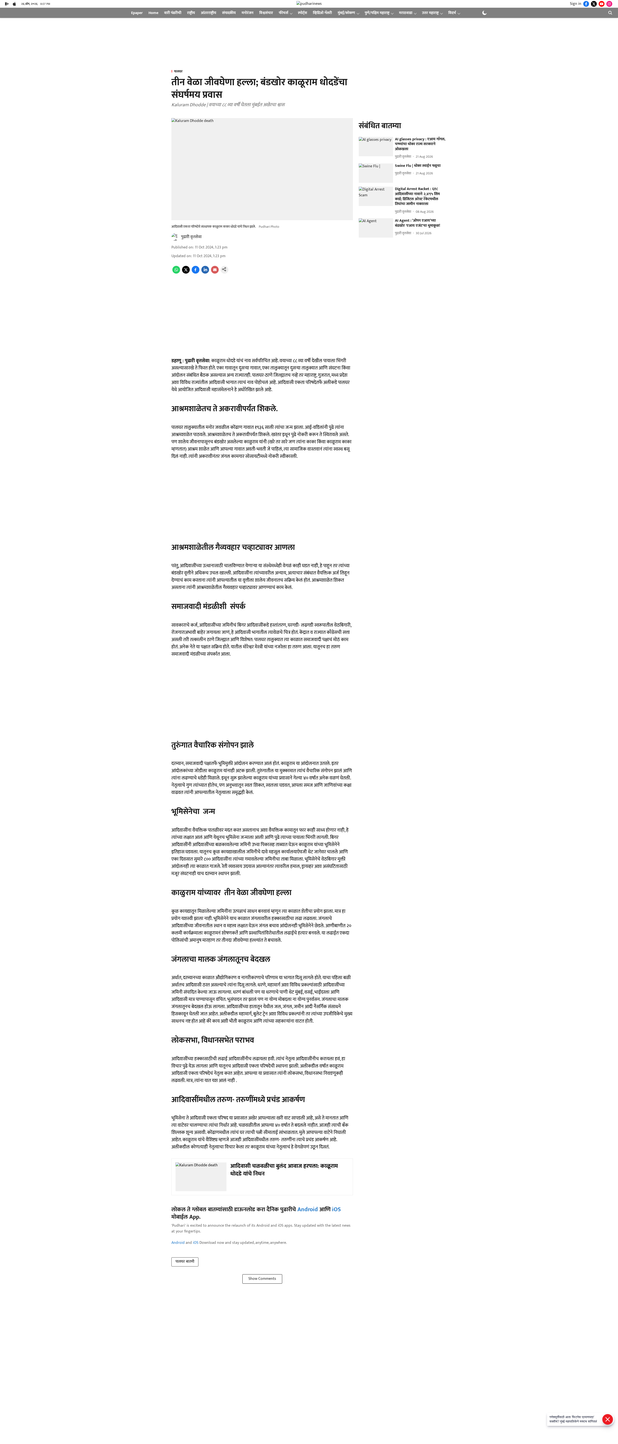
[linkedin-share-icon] (205, 272)
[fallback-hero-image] (376, 146)
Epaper (137, 13)
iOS (336, 1209)
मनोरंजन (247, 13)
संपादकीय (229, 13)
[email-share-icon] (215, 272)
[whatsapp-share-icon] (176, 272)
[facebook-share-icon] (195, 272)
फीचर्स (283, 13)
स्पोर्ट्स (302, 13)
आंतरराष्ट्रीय (208, 13)
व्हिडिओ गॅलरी (322, 13)
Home (153, 13)
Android (307, 1209)
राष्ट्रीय (191, 13)
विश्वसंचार (266, 13)
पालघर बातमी (185, 1261)
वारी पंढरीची (172, 13)
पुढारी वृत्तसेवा (191, 237)
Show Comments (262, 1278)
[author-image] (175, 237)
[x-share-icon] (186, 272)
